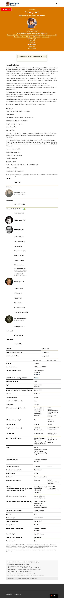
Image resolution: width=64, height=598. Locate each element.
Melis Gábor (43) (19, 255)
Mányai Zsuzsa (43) (19, 251)
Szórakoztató (45, 37)
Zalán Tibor (17, 182)
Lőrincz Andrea (18, 335)
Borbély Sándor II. (19, 326)
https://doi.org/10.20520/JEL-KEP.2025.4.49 (38, 547)
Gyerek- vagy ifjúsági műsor (36, 35)
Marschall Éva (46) (19, 204)
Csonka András (18, 288)
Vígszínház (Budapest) (19, 320)
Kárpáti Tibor (18, 298)
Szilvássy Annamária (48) (21, 312)
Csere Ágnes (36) (19, 236)
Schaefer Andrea (19, 265)
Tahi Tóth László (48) (20, 319)
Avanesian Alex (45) (19, 193)
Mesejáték (32, 42)
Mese (15, 37)
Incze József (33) (19, 213)
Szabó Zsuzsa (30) (19, 307)
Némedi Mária (18, 303)
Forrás (28, 566)
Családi (16, 35)
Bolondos (10, 35)
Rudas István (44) (19, 260)
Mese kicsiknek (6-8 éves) (25, 37)
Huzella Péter (18, 344)
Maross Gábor (18, 246)
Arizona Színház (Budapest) (20, 271)
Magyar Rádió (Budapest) (19, 194)
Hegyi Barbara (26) (19, 241)
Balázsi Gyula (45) (19, 281)
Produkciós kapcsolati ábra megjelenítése (32, 56)
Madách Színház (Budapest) (20, 270)
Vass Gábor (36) (18, 274)
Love (7, 9)
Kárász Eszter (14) (19, 220)
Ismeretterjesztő (51, 35)
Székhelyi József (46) (20, 268)
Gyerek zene (23, 35)
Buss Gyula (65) (18, 229)
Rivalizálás (37, 37)
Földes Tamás (18, 293)
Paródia (31, 46)
